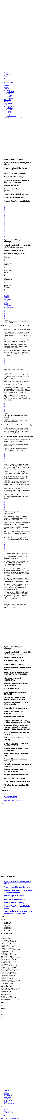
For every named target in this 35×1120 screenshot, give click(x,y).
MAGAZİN (9, 109)
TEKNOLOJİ (10, 108)
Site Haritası (7, 1111)
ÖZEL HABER (7, 100)
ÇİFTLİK (9, 97)
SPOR (5, 105)
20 (4, 236)
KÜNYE (6, 73)
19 (4, 235)
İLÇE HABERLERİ (8, 90)
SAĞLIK (6, 101)
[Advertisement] (17, 18)
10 (4, 220)
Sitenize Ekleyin (8, 1112)
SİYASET (6, 87)
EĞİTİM (9, 114)
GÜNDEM (6, 85)
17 (4, 232)
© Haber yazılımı (5, 1118)
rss (6, 1115)
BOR (8, 93)
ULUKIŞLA (10, 98)
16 (4, 230)
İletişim (6, 76)
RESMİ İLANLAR (8, 103)
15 (4, 228)
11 (4, 222)
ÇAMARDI (9, 95)
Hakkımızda (7, 74)
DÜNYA (9, 111)
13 (4, 225)
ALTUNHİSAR (10, 92)
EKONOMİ (6, 89)
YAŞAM (9, 112)
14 (4, 227)
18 (4, 233)
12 (4, 224)
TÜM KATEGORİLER (9, 106)
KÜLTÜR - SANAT (11, 116)
